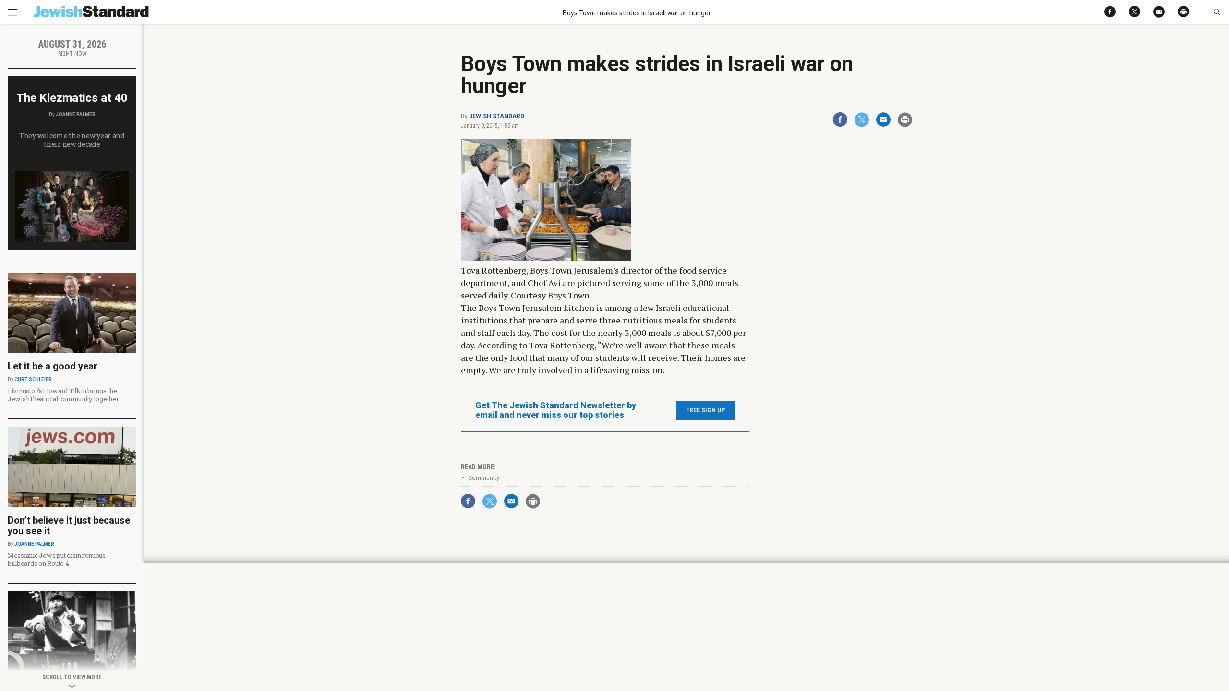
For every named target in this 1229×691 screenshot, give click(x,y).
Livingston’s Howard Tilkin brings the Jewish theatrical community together (63, 394)
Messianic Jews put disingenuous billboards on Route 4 (57, 559)
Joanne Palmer (76, 114)
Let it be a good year (52, 366)
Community (483, 477)
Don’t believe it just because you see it (69, 525)
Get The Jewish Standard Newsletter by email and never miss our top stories (555, 410)
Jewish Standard (496, 116)
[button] (1217, 12)
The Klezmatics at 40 (72, 98)
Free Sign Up (705, 410)
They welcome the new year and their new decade (72, 140)
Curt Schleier (33, 379)
